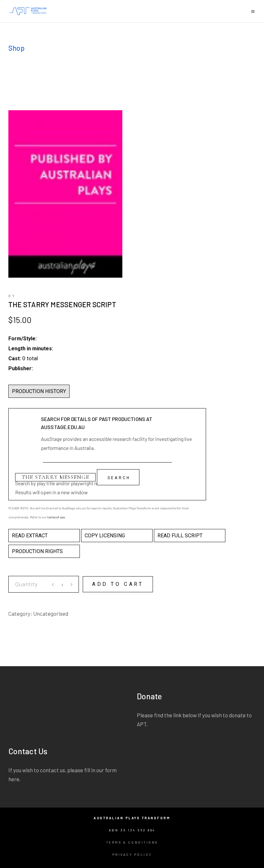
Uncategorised (50, 613)
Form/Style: (22, 339)
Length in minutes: (30, 348)
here (13, 779)
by (12, 296)
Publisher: (20, 368)
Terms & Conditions (132, 842)
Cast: (14, 358)
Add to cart (118, 584)
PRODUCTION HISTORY (39, 391)
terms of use (56, 517)
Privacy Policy (132, 854)
